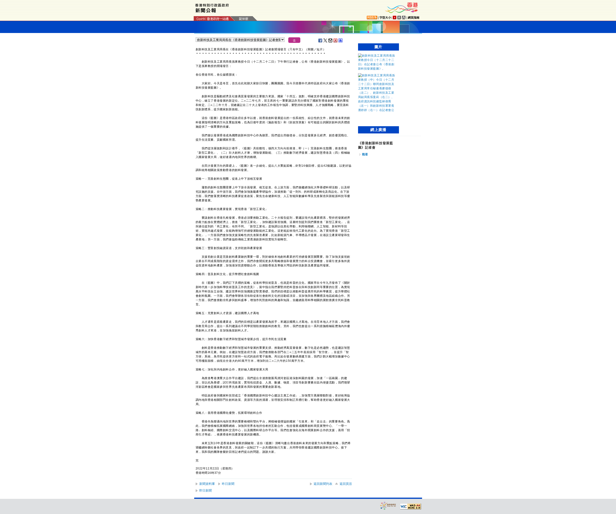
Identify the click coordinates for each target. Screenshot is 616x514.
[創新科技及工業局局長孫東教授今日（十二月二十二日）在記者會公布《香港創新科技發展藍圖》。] (377, 68)
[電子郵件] (330, 40)
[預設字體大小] (395, 17)
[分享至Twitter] (325, 40)
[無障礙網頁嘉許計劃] (388, 505)
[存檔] (336, 40)
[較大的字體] (399, 17)
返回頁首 (346, 484)
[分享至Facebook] (320, 40)
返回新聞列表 (323, 484)
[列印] (341, 40)
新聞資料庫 (207, 484)
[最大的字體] (404, 17)
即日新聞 (205, 490)
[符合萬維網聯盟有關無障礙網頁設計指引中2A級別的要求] (410, 506)
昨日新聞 (228, 484)
